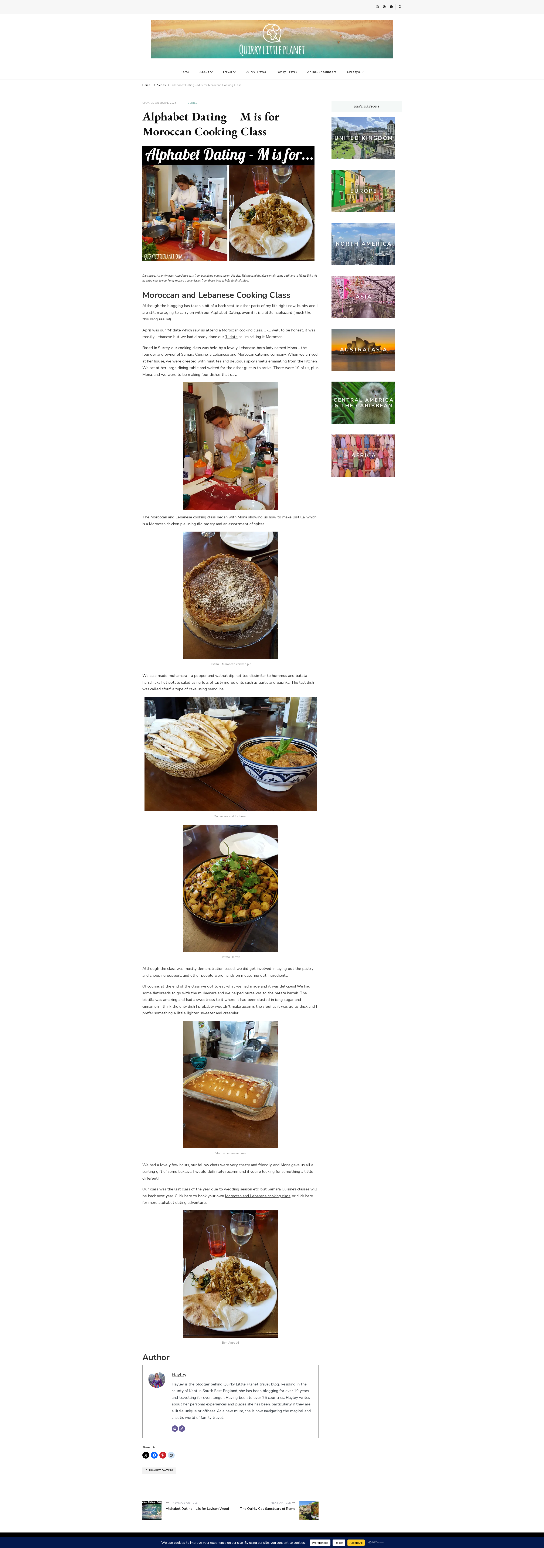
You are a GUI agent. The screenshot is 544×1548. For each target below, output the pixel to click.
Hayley (179, 1374)
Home (184, 72)
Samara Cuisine (194, 354)
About (204, 72)
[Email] (175, 1428)
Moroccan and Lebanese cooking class (257, 1195)
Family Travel (286, 72)
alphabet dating (173, 1202)
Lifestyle (354, 72)
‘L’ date (231, 336)
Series (193, 103)
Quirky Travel (255, 72)
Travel (227, 72)
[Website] (182, 1428)
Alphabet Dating (159, 1470)
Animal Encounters (322, 72)
